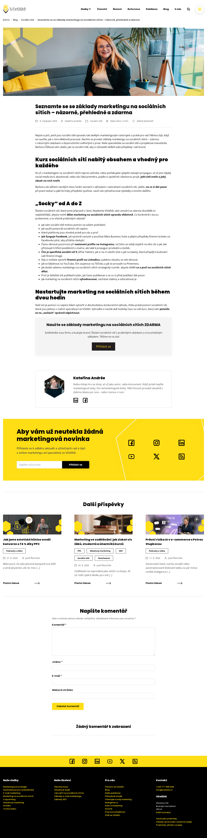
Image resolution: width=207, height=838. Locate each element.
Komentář (59, 625)
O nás (178, 9)
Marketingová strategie (15, 786)
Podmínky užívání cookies (169, 825)
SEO (121, 550)
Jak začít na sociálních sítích (69, 793)
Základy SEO (60, 799)
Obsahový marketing (100, 550)
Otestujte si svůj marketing (118, 799)
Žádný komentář (145, 121)
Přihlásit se (75, 464)
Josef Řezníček (32, 558)
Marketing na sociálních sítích (18, 796)
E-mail (57, 676)
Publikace (152, 9)
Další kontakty (163, 812)
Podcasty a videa (14, 550)
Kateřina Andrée (73, 121)
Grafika (7, 805)
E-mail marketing (11, 793)
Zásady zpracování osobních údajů (174, 821)
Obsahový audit (62, 789)
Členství (102, 9)
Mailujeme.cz (111, 802)
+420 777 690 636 (165, 786)
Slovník (108, 808)
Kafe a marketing (113, 805)
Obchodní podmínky (166, 818)
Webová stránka (62, 690)
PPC (79, 550)
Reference (134, 9)
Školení (117, 9)
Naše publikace (112, 793)
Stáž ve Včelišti (112, 815)
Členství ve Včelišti (114, 786)
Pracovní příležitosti (115, 812)
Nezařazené (104, 558)
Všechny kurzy (61, 786)
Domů (6, 19)
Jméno (57, 662)
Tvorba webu (9, 808)
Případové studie (113, 796)
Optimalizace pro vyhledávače (18, 789)
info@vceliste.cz (164, 789)
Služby (84, 9)
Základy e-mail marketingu (67, 796)
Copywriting (9, 799)
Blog (166, 9)
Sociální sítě (27, 19)
